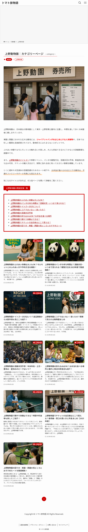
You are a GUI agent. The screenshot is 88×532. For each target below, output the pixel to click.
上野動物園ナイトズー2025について (25, 206)
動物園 (9, 59)
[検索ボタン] (79, 2)
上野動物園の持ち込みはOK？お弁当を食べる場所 (31, 216)
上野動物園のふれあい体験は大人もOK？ (27, 200)
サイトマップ (63, 525)
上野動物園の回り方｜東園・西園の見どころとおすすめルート (36, 225)
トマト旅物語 (10, 2)
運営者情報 (24, 525)
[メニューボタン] (85, 2)
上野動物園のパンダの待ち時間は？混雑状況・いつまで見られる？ (38, 203)
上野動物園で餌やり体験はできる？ (25, 219)
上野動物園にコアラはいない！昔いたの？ (28, 209)
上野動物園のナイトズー (19, 160)
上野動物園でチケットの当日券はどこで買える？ (31, 222)
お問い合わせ (51, 525)
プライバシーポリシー (37, 525)
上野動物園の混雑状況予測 (22, 212)
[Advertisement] (44, 24)
